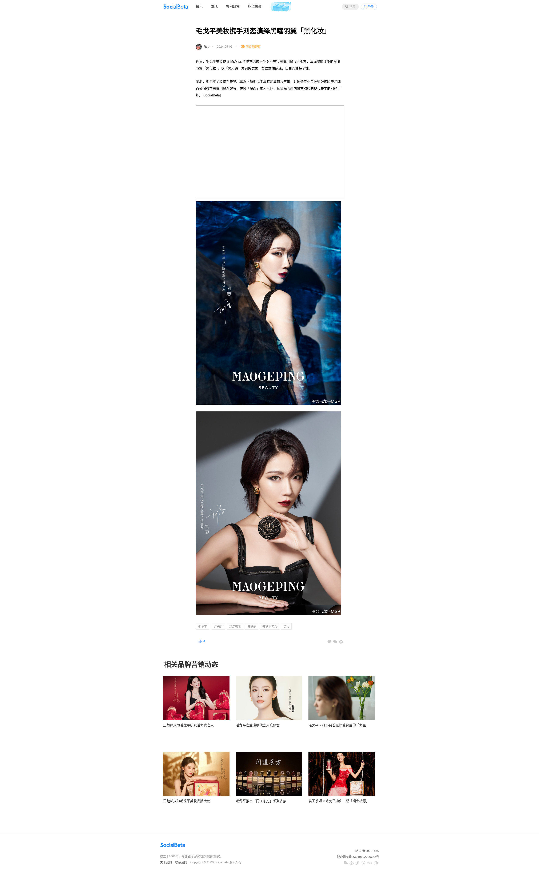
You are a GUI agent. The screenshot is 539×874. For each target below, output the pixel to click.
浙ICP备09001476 (367, 851)
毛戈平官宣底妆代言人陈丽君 (258, 725)
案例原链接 (253, 46)
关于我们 (166, 862)
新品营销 (235, 626)
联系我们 (181, 862)
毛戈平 (202, 626)
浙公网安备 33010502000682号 (358, 856)
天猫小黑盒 (269, 626)
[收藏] (329, 642)
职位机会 (254, 6)
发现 (214, 6)
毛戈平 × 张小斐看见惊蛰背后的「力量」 (338, 725)
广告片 (218, 626)
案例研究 (233, 6)
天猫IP (251, 626)
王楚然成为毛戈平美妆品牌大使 (186, 801)
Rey (206, 46)
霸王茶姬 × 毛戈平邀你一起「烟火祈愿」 (338, 801)
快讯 (199, 6)
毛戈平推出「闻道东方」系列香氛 (261, 801)
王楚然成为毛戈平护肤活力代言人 (188, 725)
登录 (371, 6)
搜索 (352, 6)
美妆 (286, 626)
